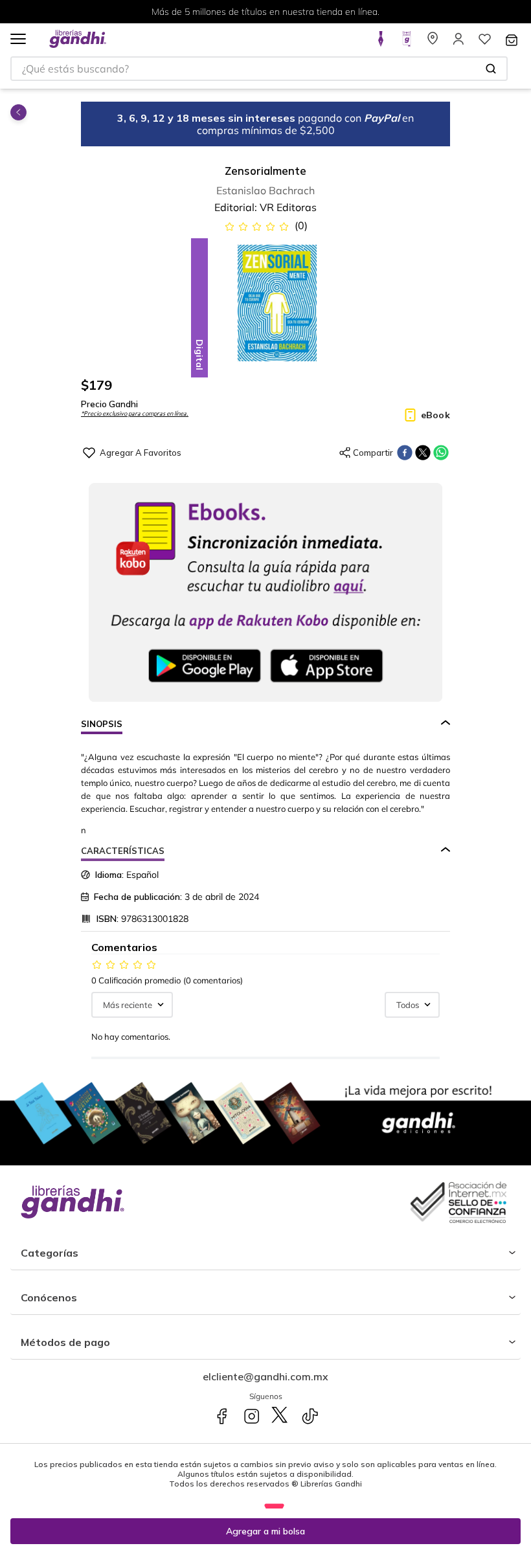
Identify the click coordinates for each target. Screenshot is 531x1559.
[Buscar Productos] (491, 69)
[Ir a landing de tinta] (381, 42)
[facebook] (404, 452)
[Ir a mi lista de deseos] (484, 42)
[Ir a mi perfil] (458, 42)
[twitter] (423, 452)
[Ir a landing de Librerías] (432, 42)
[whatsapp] (441, 452)
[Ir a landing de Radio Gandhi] (406, 42)
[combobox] (259, 68)
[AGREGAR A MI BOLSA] (265, 1531)
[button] (18, 40)
